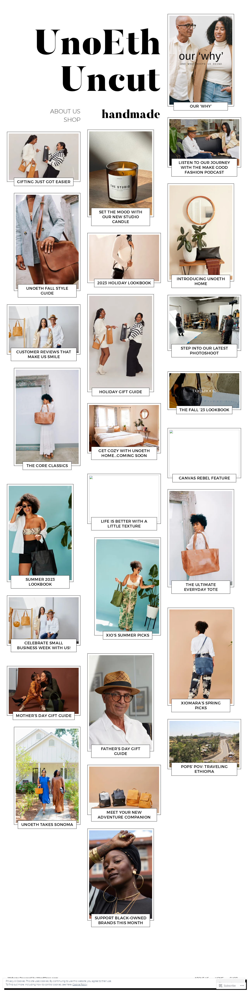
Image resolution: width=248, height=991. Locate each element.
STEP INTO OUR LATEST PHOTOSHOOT (204, 351)
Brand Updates (108, 456)
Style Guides (27, 585)
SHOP (72, 119)
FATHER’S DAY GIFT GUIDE (120, 751)
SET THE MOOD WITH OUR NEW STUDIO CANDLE (120, 217)
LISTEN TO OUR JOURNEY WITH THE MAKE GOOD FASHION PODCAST (204, 167)
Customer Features (28, 358)
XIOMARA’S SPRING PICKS (201, 705)
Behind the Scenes (33, 822)
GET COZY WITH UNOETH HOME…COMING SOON (124, 453)
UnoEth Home (184, 285)
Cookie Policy (79, 984)
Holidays (27, 183)
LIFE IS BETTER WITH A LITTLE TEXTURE (124, 524)
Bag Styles (32, 467)
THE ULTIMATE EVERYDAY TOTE (201, 587)
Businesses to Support (108, 920)
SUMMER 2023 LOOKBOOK (40, 582)
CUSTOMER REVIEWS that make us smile (43, 354)
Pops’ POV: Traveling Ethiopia (204, 769)
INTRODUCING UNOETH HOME (201, 281)
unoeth (39, 183)
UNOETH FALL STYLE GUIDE (47, 291)
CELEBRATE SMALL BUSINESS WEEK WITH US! (43, 645)
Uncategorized (30, 294)
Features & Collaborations (190, 170)
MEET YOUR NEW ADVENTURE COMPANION (124, 815)
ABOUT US (65, 111)
